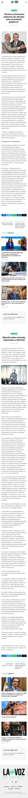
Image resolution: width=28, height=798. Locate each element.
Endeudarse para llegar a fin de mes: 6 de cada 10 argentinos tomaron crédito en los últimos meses (13, 279)
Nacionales (14, 333)
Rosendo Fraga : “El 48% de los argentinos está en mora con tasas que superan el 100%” (13, 303)
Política (13, 786)
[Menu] (2, 2)
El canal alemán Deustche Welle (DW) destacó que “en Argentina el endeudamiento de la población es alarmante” (12, 255)
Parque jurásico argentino (8, 717)
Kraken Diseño (23, 793)
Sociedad (10, 788)
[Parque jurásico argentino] (14, 708)
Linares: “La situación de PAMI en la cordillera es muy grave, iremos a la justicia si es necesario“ (13, 739)
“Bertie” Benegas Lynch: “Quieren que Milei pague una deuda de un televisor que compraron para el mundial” (14, 695)
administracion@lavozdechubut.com (14, 792)
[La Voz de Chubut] (14, 2)
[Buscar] (26, 2)
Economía (14, 10)
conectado (18, 317)
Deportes (17, 788)
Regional (6, 786)
